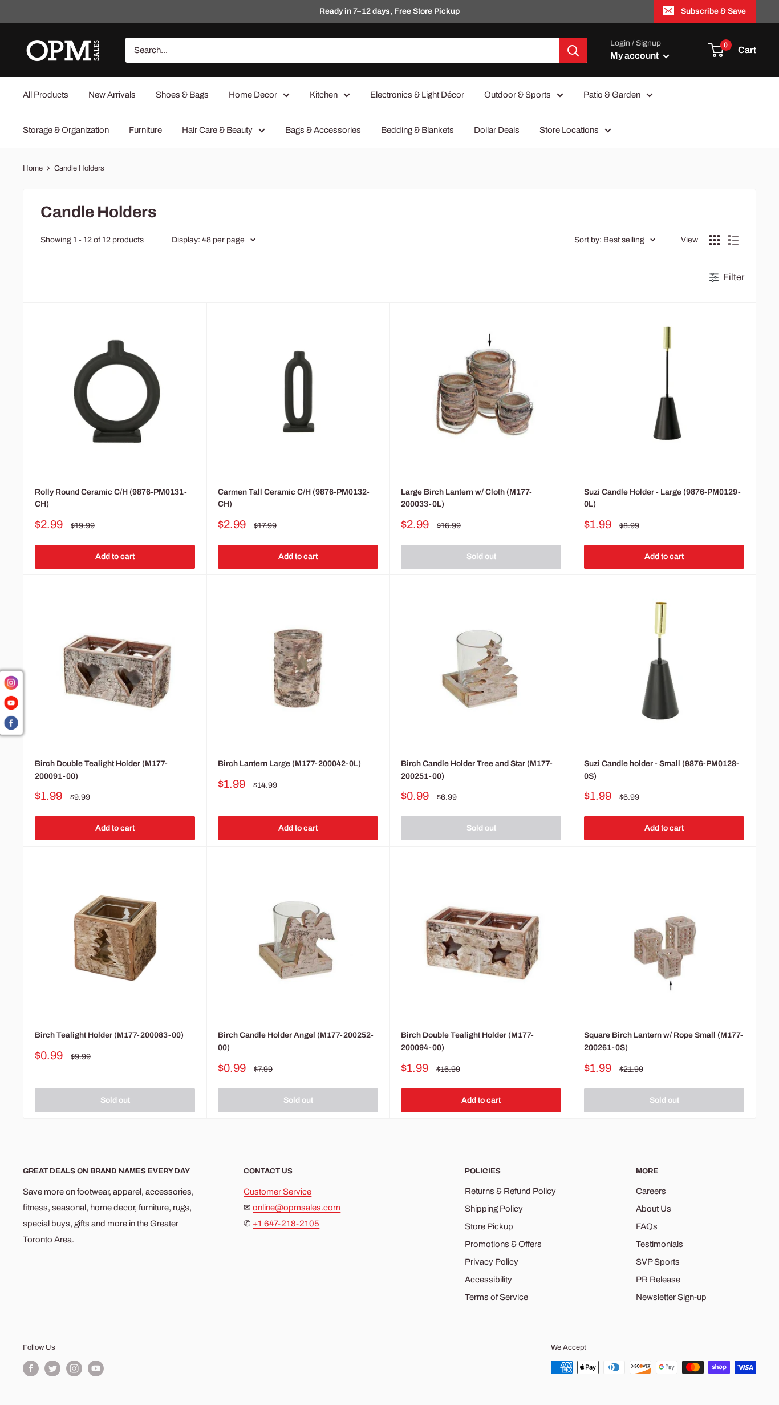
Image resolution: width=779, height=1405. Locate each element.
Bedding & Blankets (417, 130)
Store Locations (569, 130)
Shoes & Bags (182, 94)
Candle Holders (79, 168)
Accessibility (488, 1279)
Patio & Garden (611, 94)
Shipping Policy (494, 1208)
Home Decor (253, 94)
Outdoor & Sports (517, 94)
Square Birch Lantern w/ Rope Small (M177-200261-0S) (663, 1041)
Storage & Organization (66, 130)
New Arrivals (112, 94)
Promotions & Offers (503, 1244)
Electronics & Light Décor (417, 94)
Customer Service (277, 1191)
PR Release (658, 1279)
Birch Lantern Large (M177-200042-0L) (289, 763)
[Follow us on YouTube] (96, 1368)
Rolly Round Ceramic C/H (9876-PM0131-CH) (111, 498)
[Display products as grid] (714, 240)
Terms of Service (496, 1297)
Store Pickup (489, 1226)
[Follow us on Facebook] (31, 1368)
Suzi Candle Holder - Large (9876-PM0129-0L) (662, 498)
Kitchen (324, 94)
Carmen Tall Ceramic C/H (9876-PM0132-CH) (294, 498)
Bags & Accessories (323, 130)
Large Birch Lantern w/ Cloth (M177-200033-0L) (466, 498)
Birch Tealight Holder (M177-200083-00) (109, 1035)
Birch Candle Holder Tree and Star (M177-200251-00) (477, 769)
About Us (653, 1208)
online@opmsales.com (296, 1207)
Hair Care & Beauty (217, 130)
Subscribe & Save (713, 11)
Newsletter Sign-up (671, 1297)
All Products (45, 94)
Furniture (145, 130)
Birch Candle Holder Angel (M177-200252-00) (296, 1041)
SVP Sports (658, 1261)
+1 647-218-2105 (286, 1223)
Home (33, 168)
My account (635, 55)
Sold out (481, 556)
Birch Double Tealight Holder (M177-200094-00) (467, 1041)
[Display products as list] (733, 240)
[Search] (573, 50)
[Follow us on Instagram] (74, 1368)
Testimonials (659, 1244)
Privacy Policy (491, 1261)
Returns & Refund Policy (510, 1191)
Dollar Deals (497, 130)
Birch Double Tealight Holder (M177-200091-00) (101, 769)
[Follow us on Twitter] (52, 1368)
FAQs (647, 1226)
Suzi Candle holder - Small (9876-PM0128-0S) (661, 769)
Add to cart (115, 556)
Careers (651, 1191)
